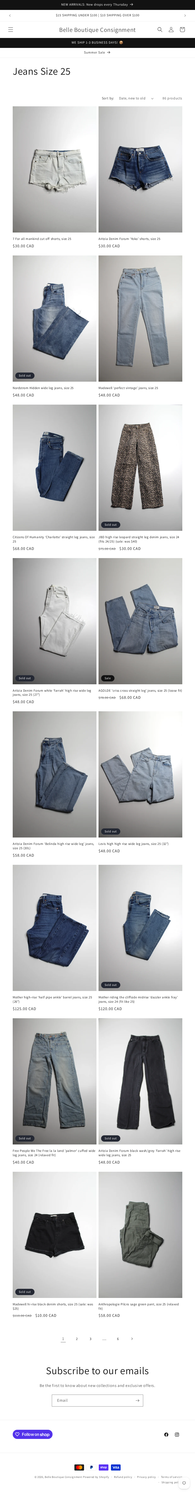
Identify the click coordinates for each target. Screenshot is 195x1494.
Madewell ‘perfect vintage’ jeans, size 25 (128, 388)
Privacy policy (146, 1477)
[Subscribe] (137, 1401)
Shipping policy (172, 1482)
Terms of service (171, 1477)
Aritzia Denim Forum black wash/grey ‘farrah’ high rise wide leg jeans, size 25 (139, 1153)
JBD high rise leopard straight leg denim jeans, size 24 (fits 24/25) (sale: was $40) (139, 539)
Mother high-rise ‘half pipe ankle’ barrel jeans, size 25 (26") (52, 999)
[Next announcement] (185, 15)
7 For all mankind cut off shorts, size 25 (42, 239)
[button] (10, 29)
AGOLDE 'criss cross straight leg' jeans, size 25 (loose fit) (140, 691)
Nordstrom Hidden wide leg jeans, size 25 (43, 388)
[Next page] (131, 1338)
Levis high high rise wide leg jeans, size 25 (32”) (134, 844)
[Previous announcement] (9, 15)
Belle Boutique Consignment (63, 1477)
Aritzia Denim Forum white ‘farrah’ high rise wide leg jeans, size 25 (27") (52, 693)
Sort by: (108, 98)
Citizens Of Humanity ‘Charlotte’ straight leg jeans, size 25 (54, 539)
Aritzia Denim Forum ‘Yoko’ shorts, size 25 (129, 239)
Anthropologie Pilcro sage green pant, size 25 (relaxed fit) (139, 1306)
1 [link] (63, 1338)
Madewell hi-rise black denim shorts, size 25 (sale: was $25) (53, 1306)
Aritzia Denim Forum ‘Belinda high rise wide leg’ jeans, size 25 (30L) (53, 846)
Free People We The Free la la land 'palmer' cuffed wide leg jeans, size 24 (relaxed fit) (54, 1153)
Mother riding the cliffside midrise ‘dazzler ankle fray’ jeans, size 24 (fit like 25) (138, 999)
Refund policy (123, 1477)
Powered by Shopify (96, 1477)
